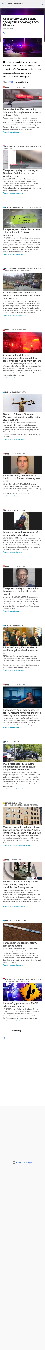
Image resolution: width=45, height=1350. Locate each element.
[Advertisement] (22, 1133)
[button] (4, 32)
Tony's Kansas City (14, 4)
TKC (11, 82)
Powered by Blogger (23, 1162)
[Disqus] (22, 1073)
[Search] (41, 3)
